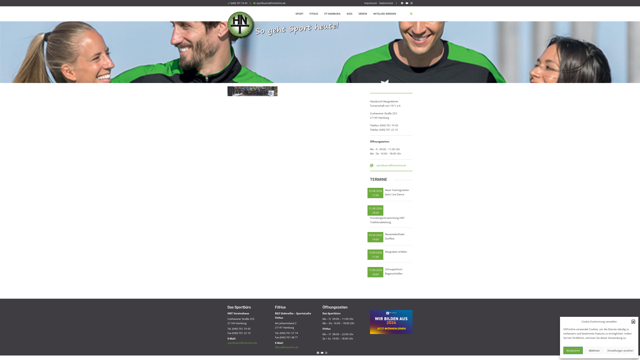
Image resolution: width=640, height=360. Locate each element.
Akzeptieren (573, 350)
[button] (633, 321)
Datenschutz (386, 3)
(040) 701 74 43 (239, 3)
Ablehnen (594, 350)
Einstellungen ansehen (620, 350)
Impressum (370, 3)
